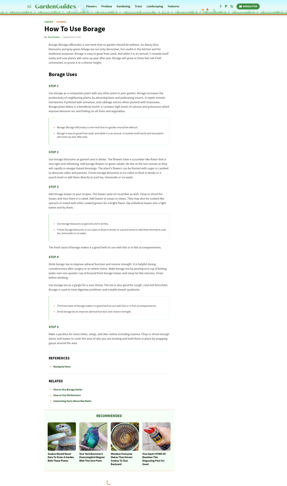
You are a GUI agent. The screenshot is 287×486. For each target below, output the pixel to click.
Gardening (123, 6)
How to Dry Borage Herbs (67, 389)
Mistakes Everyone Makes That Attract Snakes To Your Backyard (121, 459)
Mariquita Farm (62, 366)
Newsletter (250, 6)
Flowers (91, 6)
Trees (138, 6)
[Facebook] (220, 6)
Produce (106, 6)
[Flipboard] (226, 6)
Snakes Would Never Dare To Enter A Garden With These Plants (61, 457)
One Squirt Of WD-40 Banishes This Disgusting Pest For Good (154, 459)
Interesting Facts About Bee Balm (72, 401)
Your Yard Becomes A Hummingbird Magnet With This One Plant (92, 457)
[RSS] (232, 6)
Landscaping (155, 6)
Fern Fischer (54, 37)
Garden (48, 22)
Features (173, 6)
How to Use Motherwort (67, 395)
